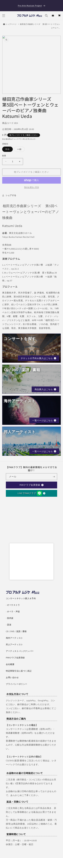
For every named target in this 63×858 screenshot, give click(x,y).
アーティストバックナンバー (20, 651)
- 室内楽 (9, 618)
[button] (3, 15)
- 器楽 (8, 624)
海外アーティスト (14, 638)
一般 (20, 150)
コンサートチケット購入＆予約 (21, 598)
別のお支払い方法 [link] (31, 187)
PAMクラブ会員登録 (29, 484)
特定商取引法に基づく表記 (19, 671)
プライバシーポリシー (16, 684)
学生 (8, 150)
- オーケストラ (13, 605)
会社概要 (10, 664)
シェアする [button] (11, 195)
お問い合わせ (12, 677)
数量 (4, 155)
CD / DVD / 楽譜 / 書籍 (16, 631)
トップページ (11, 24)
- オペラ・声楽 (13, 611)
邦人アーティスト (14, 644)
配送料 (8, 139)
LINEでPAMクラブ (27, 493)
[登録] (54, 476)
